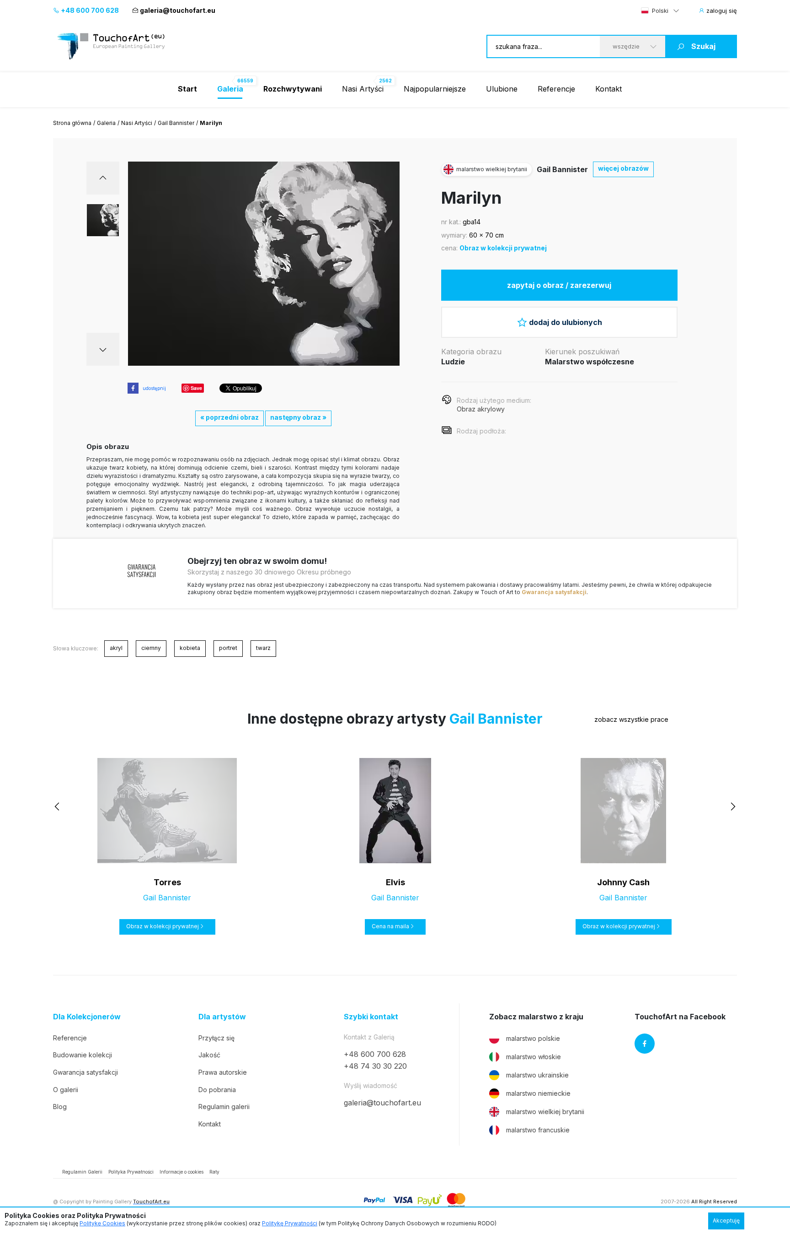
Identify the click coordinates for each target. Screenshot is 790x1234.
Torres (167, 882)
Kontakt (608, 88)
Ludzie (453, 361)
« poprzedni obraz (229, 417)
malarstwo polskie (533, 1038)
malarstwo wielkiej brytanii (545, 1111)
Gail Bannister (176, 122)
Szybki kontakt (371, 1016)
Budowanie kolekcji (82, 1055)
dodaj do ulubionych (565, 322)
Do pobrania (217, 1089)
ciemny (151, 647)
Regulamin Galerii (82, 1171)
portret (228, 647)
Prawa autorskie (222, 1072)
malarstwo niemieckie (538, 1093)
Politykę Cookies (102, 1223)
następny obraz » (298, 417)
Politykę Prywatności (289, 1223)
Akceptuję (726, 1220)
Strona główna (72, 122)
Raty (214, 1171)
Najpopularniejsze (435, 88)
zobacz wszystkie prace (631, 719)
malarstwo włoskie (533, 1057)
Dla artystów (222, 1016)
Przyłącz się (216, 1038)
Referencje (556, 88)
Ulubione (502, 88)
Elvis (395, 882)
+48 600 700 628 (89, 10)
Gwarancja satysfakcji (554, 592)
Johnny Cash (623, 882)
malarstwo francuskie (538, 1130)
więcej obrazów (623, 168)
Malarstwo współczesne (589, 361)
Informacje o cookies (181, 1171)
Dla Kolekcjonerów (87, 1016)
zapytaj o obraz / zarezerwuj (559, 285)
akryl (116, 647)
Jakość (209, 1055)
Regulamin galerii (224, 1106)
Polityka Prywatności (131, 1171)
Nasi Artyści (363, 88)
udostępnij (154, 388)
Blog (60, 1106)
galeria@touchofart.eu (177, 10)
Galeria (106, 122)
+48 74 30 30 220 (375, 1066)
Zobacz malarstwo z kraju (536, 1016)
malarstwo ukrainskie (537, 1075)
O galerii (65, 1089)
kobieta (190, 647)
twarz (263, 647)
